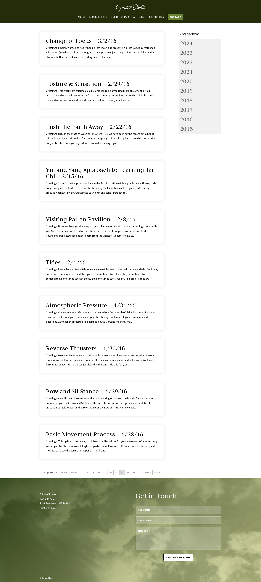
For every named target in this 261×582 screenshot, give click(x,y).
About (81, 17)
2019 (186, 90)
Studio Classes (98, 17)
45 (128, 472)
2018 (186, 100)
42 (111, 472)
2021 (186, 71)
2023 (186, 52)
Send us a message (178, 557)
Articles (138, 17)
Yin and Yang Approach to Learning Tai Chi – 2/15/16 (100, 173)
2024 (186, 43)
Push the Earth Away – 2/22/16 (88, 127)
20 (93, 472)
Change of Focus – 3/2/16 (81, 41)
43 (116, 472)
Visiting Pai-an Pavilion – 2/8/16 (90, 219)
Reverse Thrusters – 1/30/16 (85, 348)
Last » (157, 472)
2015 (186, 128)
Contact (175, 16)
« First (64, 472)
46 (134, 472)
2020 (186, 81)
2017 (186, 109)
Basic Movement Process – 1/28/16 (94, 434)
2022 (186, 62)
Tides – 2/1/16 (66, 262)
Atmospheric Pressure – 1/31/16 (91, 305)
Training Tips (156, 17)
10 (87, 472)
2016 (186, 119)
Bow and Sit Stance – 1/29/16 (86, 391)
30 (99, 472)
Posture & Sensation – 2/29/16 (87, 84)
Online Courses (120, 17)
